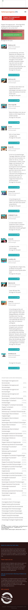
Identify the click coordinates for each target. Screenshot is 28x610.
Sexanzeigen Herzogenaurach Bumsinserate (14, 382)
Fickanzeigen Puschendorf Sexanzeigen (14, 448)
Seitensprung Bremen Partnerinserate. (12, 517)
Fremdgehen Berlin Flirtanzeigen (11, 502)
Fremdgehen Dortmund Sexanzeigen (12, 513)
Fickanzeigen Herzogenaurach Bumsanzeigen (14, 390)
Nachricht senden (13, 75)
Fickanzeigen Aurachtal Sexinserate (14, 476)
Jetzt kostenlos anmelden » (12, 35)
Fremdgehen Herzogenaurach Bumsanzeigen (14, 386)
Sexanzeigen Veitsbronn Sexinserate (14, 433)
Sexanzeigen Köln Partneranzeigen (11, 508)
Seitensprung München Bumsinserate (12, 506)
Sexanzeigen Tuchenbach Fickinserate (14, 398)
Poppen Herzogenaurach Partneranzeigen (14, 48)
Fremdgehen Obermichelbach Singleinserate (14, 419)
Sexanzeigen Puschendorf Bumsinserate (14, 459)
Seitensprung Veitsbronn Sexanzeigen (14, 445)
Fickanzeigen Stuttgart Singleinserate (12, 520)
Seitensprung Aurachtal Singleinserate (14, 470)
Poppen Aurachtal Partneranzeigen (14, 464)
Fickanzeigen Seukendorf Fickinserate (14, 487)
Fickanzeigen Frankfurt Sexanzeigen (12, 511)
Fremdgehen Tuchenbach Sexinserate (14, 405)
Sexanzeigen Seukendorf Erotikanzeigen (14, 482)
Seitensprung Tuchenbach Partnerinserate (14, 412)
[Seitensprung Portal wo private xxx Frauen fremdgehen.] (9, 12)
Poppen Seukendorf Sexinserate (14, 484)
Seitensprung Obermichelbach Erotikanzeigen (14, 430)
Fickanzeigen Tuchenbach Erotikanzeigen (14, 401)
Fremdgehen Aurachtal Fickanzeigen (14, 467)
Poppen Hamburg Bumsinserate (11, 504)
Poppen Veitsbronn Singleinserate (14, 442)
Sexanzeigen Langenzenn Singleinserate (14, 494)
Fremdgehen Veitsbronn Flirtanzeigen (14, 436)
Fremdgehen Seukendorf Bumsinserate (14, 479)
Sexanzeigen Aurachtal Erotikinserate (14, 473)
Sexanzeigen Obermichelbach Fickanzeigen (14, 423)
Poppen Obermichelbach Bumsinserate (14, 426)
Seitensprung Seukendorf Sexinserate (14, 491)
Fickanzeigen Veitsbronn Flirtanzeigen (14, 439)
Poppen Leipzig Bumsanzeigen (10, 515)
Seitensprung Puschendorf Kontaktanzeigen (14, 452)
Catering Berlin (20, 606)
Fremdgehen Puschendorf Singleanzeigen (14, 456)
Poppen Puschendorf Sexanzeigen (14, 462)
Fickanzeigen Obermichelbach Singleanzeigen (14, 415)
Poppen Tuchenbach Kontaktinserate (14, 408)
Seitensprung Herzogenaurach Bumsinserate (14, 395)
